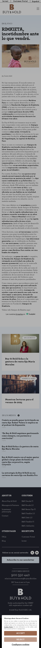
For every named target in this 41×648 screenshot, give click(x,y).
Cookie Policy (8, 627)
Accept (20, 633)
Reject (20, 640)
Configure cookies (20, 645)
